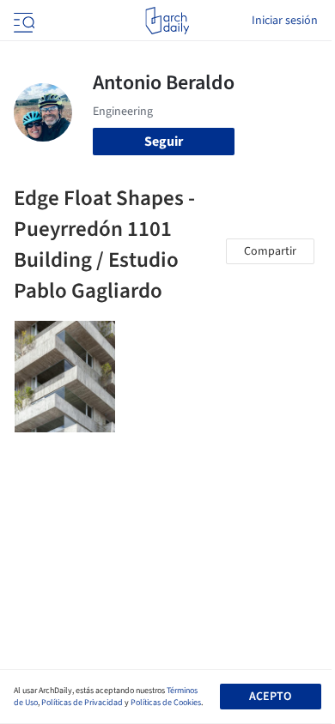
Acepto (270, 696)
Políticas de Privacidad (82, 703)
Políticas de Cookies (166, 703)
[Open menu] (22, 21)
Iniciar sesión (285, 21)
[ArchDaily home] (167, 20)
